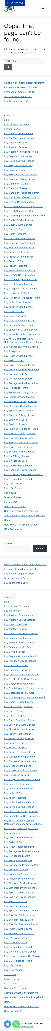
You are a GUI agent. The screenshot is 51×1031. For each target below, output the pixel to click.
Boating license (12, 129)
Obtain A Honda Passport (18, 96)
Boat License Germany (16, 124)
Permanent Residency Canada (20, 87)
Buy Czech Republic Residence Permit (25, 215)
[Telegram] (7, 1024)
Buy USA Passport (14, 488)
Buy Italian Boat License (17, 302)
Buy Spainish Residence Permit (21, 429)
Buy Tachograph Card (16, 101)
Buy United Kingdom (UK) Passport (23, 474)
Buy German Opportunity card (20, 279)
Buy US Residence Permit (18, 479)
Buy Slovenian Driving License (20, 406)
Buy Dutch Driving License (18, 224)
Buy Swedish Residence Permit (21, 442)
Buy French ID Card (14, 261)
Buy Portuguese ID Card (17, 374)
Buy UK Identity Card (15, 460)
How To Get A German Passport (21, 524)
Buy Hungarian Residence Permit (22, 297)
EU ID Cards (10, 502)
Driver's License (12, 497)
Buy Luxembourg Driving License (22, 334)
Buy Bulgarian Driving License (20, 179)
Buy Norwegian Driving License (21, 346)
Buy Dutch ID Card (14, 229)
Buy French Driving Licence (19, 256)
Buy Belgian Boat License (18, 156)
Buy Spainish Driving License (19, 415)
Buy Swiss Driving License (18, 447)
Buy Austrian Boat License (18, 133)
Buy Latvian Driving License (19, 325)
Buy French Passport (15, 265)
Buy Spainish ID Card (15, 419)
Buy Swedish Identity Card (18, 438)
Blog (6, 119)
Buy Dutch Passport (15, 234)
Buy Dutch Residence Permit (19, 238)
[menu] (15, 3)
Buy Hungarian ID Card (16, 293)
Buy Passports (12, 351)
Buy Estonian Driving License (19, 243)
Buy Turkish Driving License (19, 451)
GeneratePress (25, 1026)
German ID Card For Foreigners (21, 511)
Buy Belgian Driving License (19, 161)
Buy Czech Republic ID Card (19, 211)
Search (8, 543)
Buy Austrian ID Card (15, 142)
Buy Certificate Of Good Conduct (22, 197)
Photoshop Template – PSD (19, 92)
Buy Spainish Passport (16, 424)
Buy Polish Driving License (18, 356)
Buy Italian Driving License (18, 307)
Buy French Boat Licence (17, 252)
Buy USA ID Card (13, 483)
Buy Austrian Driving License (19, 138)
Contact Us (10, 492)
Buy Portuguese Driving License (21, 369)
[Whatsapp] (16, 1024)
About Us (9, 115)
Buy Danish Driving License (19, 220)
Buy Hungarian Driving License (20, 288)
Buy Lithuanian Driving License (21, 329)
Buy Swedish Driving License (19, 433)
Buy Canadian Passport (17, 188)
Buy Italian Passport (15, 316)
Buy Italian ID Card (14, 311)
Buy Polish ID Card (14, 360)
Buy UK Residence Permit (18, 465)
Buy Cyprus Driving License (19, 202)
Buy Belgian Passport (15, 170)
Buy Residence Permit (16, 387)
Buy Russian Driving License (19, 397)
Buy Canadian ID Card (16, 183)
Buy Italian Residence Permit (19, 320)
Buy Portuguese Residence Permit (22, 383)
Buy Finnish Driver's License (19, 247)
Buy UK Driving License (16, 456)
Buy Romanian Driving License (20, 392)
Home (7, 520)
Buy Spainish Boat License (18, 410)
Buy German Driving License (19, 275)
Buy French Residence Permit (20, 270)
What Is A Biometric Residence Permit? (25, 82)
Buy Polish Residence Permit (19, 365)
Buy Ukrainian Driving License (20, 470)
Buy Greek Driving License (18, 284)
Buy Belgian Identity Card (18, 165)
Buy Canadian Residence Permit (21, 192)
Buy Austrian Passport (16, 147)
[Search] (8, 67)
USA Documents (13, 529)
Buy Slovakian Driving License (20, 401)
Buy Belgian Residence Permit (20, 174)
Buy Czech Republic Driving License (23, 206)
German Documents (15, 506)
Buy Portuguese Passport (18, 378)
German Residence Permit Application (24, 515)
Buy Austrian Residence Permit (21, 151)
